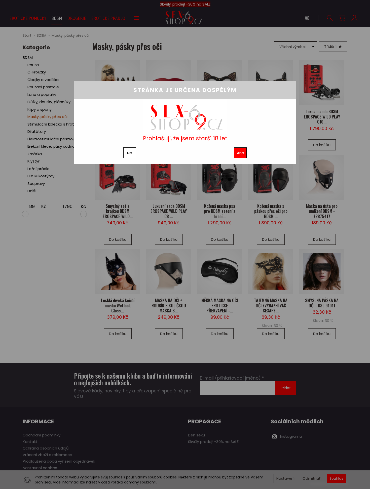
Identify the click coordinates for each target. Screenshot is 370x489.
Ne (129, 152)
